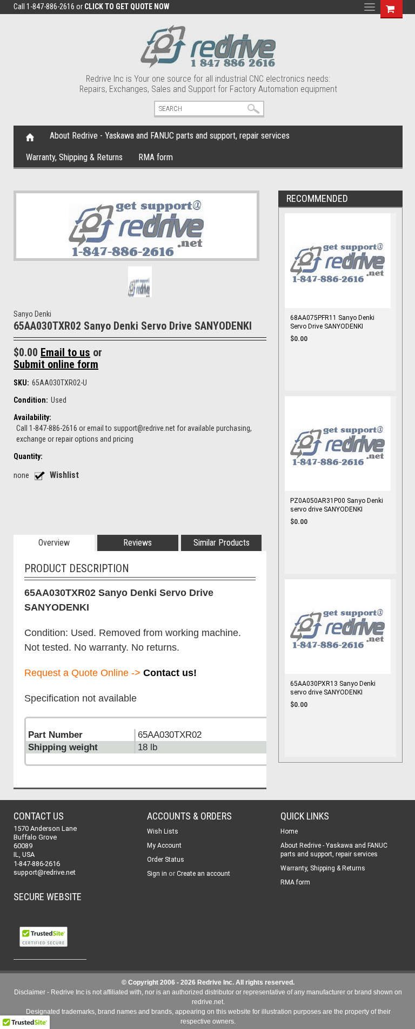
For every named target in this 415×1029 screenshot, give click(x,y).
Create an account (203, 873)
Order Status (165, 859)
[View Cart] (390, 7)
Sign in (157, 873)
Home (30, 136)
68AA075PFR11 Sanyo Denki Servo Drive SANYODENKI (332, 322)
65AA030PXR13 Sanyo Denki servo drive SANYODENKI (333, 688)
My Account (164, 845)
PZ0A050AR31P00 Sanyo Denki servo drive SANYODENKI (336, 505)
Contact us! (170, 672)
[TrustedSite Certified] (43, 937)
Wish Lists (162, 831)
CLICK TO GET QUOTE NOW (127, 6)
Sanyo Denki (32, 314)
